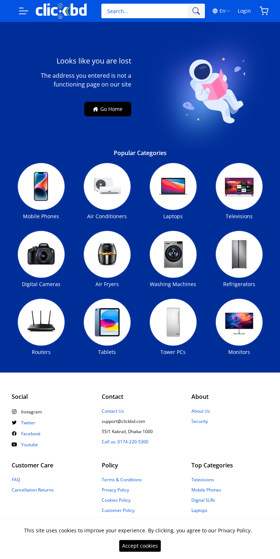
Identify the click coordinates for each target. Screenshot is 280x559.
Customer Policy (118, 510)
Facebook (30, 434)
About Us (200, 411)
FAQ (16, 480)
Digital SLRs (203, 500)
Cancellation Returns (33, 490)
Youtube (29, 445)
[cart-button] (264, 11)
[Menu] (24, 11)
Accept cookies (140, 545)
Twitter (28, 423)
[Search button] (196, 11)
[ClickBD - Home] (61, 11)
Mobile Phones (206, 490)
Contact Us (113, 411)
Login (244, 10)
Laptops (199, 510)
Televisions (202, 480)
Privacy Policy (115, 490)
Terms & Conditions (122, 480)
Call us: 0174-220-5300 (125, 442)
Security (199, 421)
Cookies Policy (116, 500)
